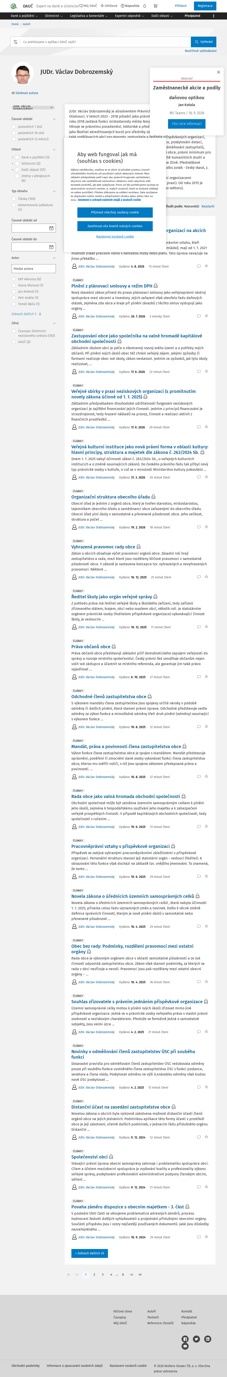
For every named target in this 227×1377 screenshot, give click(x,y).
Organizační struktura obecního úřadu (110, 497)
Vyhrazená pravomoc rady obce (103, 547)
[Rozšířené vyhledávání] (15, 42)
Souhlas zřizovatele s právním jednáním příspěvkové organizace (137, 1001)
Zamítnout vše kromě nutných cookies (115, 226)
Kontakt (186, 1311)
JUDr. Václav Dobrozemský (96, 266)
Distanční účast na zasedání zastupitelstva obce (120, 1107)
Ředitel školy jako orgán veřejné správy (111, 596)
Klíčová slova (123, 1311)
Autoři (26, 24)
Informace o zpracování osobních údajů (75, 1366)
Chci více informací (187, 124)
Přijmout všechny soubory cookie (115, 212)
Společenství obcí (89, 1157)
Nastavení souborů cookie (128, 1366)
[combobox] (113, 42)
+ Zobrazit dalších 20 (89, 1253)
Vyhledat (206, 42)
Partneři (153, 1317)
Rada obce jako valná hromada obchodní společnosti (125, 796)
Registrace (205, 6)
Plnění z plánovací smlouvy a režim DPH (111, 286)
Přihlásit (181, 6)
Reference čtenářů (160, 1323)
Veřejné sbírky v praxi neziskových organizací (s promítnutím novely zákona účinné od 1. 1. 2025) (133, 394)
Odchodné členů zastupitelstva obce (108, 696)
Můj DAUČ (120, 1323)
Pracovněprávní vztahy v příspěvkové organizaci (120, 846)
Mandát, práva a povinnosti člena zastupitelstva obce (126, 746)
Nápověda (132, 6)
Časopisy (120, 1317)
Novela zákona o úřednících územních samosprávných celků (132, 896)
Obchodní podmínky (26, 1366)
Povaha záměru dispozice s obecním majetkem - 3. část (127, 1207)
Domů (15, 24)
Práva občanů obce (90, 646)
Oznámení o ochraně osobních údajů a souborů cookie (109, 199)
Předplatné (189, 1317)
